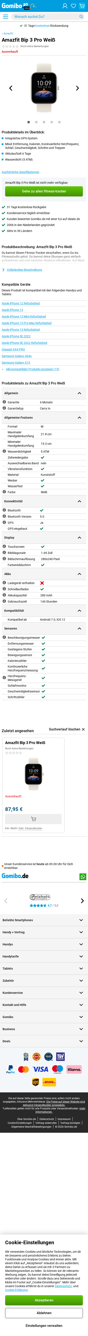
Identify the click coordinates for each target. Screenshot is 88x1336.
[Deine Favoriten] (73, 6)
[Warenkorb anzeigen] (82, 6)
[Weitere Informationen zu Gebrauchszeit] (4, 601)
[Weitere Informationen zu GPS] (4, 522)
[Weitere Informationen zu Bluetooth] (4, 510)
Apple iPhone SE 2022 (16, 336)
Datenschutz (47, 1119)
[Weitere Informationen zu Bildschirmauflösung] (4, 558)
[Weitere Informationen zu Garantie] (4, 402)
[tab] (28, 122)
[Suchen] (81, 16)
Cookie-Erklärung (16, 1290)
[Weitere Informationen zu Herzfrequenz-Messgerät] (4, 677)
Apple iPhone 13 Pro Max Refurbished (26, 323)
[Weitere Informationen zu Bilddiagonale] (4, 552)
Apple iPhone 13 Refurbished (21, 329)
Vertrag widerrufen (46, 1122)
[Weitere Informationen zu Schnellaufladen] (4, 588)
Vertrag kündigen (70, 1122)
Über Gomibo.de (26, 1119)
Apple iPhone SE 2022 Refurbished (24, 343)
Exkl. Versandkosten (30, 828)
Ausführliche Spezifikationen (20, 172)
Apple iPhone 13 (12, 310)
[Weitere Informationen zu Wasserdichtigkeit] (4, 451)
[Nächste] (77, 88)
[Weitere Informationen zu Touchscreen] (4, 546)
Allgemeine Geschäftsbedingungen (31, 1126)
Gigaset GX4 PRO (13, 349)
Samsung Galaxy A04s (17, 356)
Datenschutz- (64, 1286)
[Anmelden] (65, 6)
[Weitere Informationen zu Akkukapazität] (4, 595)
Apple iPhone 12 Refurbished (21, 303)
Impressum (64, 1119)
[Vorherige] (11, 88)
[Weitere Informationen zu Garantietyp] (4, 408)
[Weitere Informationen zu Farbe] (4, 491)
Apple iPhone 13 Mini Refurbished (24, 316)
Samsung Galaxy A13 (16, 362)
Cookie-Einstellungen (20, 1122)
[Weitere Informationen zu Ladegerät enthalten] (4, 582)
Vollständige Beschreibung (24, 269)
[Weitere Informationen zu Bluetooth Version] (4, 516)
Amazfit (8, 33)
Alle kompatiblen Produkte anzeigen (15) (32, 369)
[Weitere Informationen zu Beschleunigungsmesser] (4, 637)
